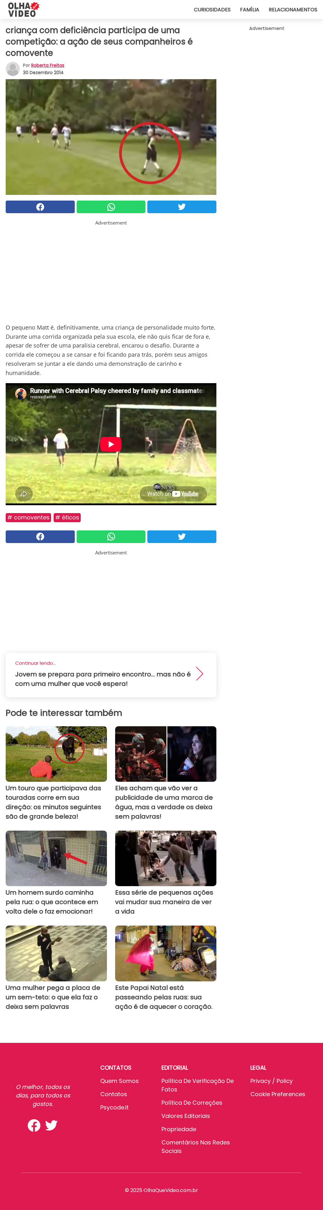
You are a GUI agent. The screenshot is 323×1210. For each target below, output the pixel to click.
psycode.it (114, 1107)
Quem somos (119, 1081)
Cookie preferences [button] (277, 1094)
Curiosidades (212, 9)
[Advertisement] (111, 270)
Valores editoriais (186, 1116)
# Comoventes (28, 517)
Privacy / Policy (271, 1081)
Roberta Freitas (47, 65)
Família (249, 9)
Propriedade (179, 1129)
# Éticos (67, 517)
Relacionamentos (293, 9)
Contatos (113, 1094)
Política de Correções (192, 1103)
